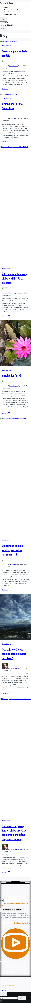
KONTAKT (6, 22)
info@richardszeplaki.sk (22, 923)
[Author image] (5, 66)
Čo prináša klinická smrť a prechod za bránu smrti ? (13, 550)
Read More (6, 89)
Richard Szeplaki (13, 66)
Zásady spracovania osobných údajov (15, 966)
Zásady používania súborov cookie (15, 971)
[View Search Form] (3, 19)
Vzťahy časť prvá (11, 375)
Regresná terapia (6, 46)
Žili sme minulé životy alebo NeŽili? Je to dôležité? (14, 279)
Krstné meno (3, 898)
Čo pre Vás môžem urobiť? (11, 10)
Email (1, 900)
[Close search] (3, 994)
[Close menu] (0, 978)
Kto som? (6, 7)
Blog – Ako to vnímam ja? (10, 12)
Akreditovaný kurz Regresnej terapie (13, 14)
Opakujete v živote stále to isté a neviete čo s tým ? (14, 654)
